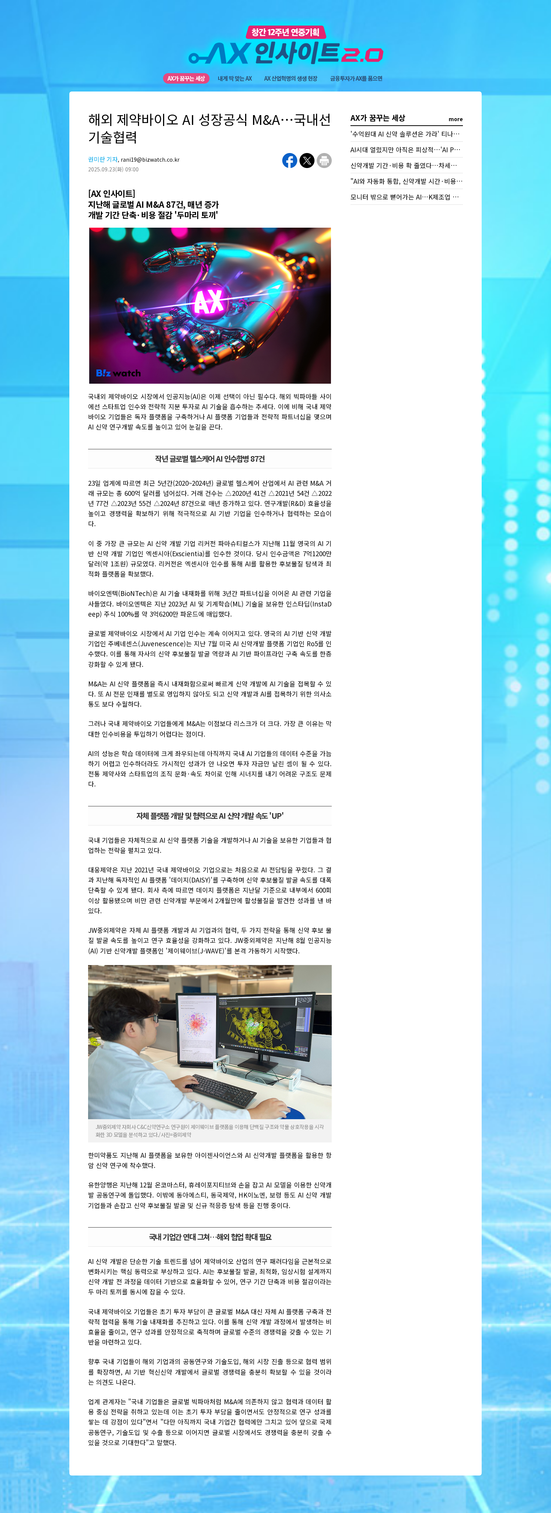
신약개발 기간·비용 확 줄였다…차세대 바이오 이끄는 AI (427, 165)
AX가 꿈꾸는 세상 (186, 78)
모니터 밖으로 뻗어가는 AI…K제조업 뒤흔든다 (413, 196)
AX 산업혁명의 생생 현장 (290, 78)
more (456, 119)
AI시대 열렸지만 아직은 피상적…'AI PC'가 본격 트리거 (425, 149)
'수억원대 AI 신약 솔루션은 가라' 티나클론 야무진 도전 (424, 133)
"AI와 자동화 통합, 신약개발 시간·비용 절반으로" (417, 181)
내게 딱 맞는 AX (235, 78)
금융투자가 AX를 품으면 (356, 78)
